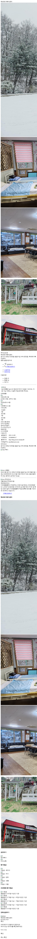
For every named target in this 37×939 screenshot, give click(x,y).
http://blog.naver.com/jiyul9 (16, 439)
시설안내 (7, 370)
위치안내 (7, 372)
